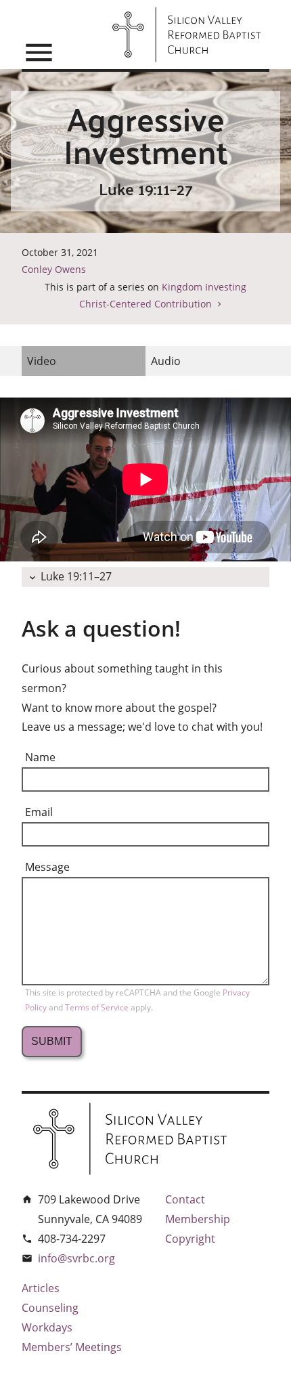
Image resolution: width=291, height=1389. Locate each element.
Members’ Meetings (72, 1347)
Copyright (190, 1238)
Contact (185, 1199)
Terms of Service (98, 1007)
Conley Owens (54, 269)
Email (39, 812)
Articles (41, 1288)
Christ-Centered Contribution (145, 303)
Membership (197, 1219)
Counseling (50, 1307)
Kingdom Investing (204, 286)
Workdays (47, 1327)
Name (40, 757)
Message (47, 866)
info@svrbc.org (76, 1258)
